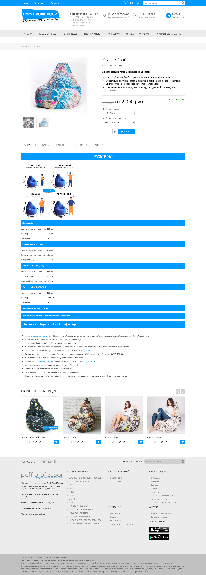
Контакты (55, 3)
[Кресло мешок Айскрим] (40, 415)
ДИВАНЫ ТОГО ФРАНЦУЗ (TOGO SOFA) (86, 478)
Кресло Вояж (69, 437)
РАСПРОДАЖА (113, 33)
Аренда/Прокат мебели (161, 513)
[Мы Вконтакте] (126, 3)
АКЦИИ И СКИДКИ (147, 14)
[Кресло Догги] (124, 415)
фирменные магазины (42, 336)
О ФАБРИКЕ (145, 33)
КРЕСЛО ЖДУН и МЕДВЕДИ (81, 509)
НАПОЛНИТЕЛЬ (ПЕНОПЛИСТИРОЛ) (85, 520)
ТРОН (71, 488)
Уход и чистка (116, 520)
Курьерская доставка (118, 14)
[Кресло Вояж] (82, 415)
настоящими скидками (44, 361)
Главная (24, 46)
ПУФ (71, 502)
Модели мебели (77, 471)
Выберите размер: (110, 109)
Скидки (113, 517)
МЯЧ (71, 485)
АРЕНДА (130, 33)
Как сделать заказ (117, 513)
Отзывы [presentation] (100, 145)
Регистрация (39, 3)
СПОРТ (72, 492)
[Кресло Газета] (166, 415)
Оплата (154, 488)
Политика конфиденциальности (165, 502)
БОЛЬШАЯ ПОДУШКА (78, 506)
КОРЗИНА (176, 14)
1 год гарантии (84, 350)
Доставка (155, 485)
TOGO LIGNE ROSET (48, 33)
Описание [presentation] (30, 145)
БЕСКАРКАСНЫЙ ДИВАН (79, 516)
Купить (128, 131)
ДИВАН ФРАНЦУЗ (92, 33)
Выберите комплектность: (114, 118)
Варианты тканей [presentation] (53, 145)
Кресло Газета (154, 437)
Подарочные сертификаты (121, 524)
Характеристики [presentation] (79, 145)
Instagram (86, 361)
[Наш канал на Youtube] (137, 3)
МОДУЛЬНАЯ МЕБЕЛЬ (78, 513)
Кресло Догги (111, 437)
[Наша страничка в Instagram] (131, 3)
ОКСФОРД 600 (116, 481)
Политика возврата (159, 499)
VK (93, 361)
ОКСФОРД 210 (116, 478)
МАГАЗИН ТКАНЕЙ (118, 471)
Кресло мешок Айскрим (33, 437)
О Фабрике (155, 478)
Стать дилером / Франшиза (162, 495)
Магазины (155, 481)
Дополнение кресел (159, 517)
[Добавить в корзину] (56, 442)
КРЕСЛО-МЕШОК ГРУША (80, 481)
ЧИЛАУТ (73, 495)
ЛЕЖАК (72, 499)
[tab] (30, 145)
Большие (29, 336)
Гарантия (155, 492)
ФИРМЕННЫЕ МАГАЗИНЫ (169, 33)
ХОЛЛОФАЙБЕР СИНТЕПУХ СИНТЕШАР (86, 523)
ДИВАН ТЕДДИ (71, 33)
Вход (26, 3)
